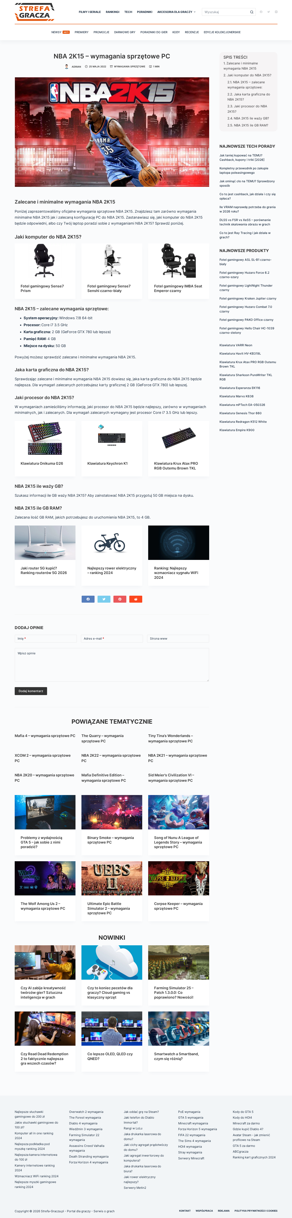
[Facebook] (261, 12)
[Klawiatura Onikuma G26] (45, 438)
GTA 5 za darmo (244, 1146)
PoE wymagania (189, 1112)
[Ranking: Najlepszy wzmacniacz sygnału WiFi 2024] (178, 543)
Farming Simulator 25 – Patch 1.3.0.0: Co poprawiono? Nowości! (173, 992)
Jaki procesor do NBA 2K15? (247, 108)
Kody (176, 32)
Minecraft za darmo (246, 1123)
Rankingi (112, 12)
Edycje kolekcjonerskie (222, 32)
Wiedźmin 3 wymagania (85, 1129)
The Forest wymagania (85, 1117)
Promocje (101, 32)
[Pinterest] (119, 599)
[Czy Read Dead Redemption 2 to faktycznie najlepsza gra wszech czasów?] (45, 1028)
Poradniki (144, 12)
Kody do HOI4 (242, 1117)
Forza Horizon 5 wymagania (197, 1129)
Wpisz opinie (27, 653)
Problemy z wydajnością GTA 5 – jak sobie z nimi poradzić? (41, 842)
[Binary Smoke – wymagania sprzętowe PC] (111, 812)
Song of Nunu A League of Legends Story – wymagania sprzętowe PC (178, 842)
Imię (22, 638)
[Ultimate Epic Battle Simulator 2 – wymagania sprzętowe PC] (111, 878)
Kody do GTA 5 (243, 1112)
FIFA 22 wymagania (191, 1135)
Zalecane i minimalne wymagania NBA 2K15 (240, 65)
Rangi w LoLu (133, 1128)
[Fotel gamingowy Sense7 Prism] (45, 260)
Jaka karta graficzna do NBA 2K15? (248, 96)
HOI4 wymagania (190, 1146)
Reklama (224, 1210)
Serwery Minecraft (191, 1158)
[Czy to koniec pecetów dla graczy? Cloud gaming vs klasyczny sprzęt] (111, 962)
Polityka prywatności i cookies (256, 1210)
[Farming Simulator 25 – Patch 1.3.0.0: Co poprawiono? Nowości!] (178, 962)
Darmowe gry (124, 32)
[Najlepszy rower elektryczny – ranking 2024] (111, 543)
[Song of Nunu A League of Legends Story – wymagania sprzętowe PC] (178, 812)
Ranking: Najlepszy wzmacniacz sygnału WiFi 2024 (176, 573)
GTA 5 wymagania (190, 1117)
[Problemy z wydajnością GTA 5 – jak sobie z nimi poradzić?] (45, 812)
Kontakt (185, 1210)
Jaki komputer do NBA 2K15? (249, 75)
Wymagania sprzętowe (129, 66)
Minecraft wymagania (193, 1123)
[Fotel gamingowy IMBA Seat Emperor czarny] (178, 260)
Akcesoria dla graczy (174, 12)
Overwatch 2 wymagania (86, 1112)
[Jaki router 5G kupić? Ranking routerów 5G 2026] (45, 543)
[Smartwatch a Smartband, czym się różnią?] (178, 1028)
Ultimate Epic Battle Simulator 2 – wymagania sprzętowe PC (108, 908)
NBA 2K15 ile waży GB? (251, 118)
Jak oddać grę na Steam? (141, 1112)
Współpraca (204, 1210)
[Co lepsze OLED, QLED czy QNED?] (111, 1028)
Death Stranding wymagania (88, 1156)
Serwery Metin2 (135, 1188)
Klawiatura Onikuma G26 (42, 463)
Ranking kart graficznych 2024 (254, 1157)
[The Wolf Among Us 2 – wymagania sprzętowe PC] (45, 878)
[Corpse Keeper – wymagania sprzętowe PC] (178, 878)
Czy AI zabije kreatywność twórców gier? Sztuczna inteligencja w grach (43, 992)
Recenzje (192, 32)
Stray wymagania (190, 1152)
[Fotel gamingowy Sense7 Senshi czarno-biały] (111, 260)
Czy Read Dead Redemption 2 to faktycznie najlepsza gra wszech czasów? (44, 1058)
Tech (128, 12)
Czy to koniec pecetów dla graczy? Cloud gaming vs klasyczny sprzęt (109, 992)
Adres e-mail (94, 638)
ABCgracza (240, 1151)
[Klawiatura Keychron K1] (111, 438)
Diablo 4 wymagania (83, 1123)
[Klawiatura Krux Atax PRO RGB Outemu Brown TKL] (178, 438)
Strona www (158, 638)
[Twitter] (268, 12)
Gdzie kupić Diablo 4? (248, 1129)
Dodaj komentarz (31, 691)
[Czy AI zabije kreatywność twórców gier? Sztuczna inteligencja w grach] (45, 962)
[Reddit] (135, 599)
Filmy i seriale (90, 12)
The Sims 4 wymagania (194, 1141)
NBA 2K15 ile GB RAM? (251, 125)
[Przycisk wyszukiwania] (252, 12)
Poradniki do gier (153, 32)
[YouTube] (276, 12)
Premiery (82, 32)
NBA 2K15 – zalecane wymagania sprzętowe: (246, 84)
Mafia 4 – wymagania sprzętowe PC (45, 736)
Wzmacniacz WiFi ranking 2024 (37, 1176)
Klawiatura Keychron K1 (107, 463)
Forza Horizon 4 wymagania (88, 1162)
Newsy (60, 32)
